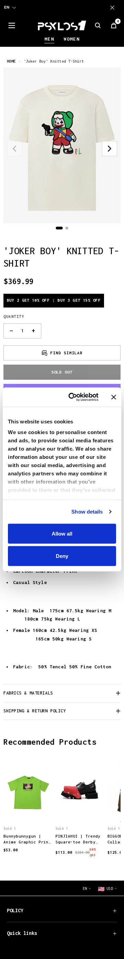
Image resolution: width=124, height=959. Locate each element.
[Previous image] (14, 148)
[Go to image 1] (59, 228)
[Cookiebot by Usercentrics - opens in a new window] (73, 397)
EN (6, 7)
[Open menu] (11, 25)
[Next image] (109, 148)
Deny (62, 556)
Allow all (62, 533)
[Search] (98, 25)
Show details (87, 512)
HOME (11, 61)
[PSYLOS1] (62, 25)
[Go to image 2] (66, 228)
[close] (113, 7)
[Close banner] (113, 397)
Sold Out (62, 372)
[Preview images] (27, 809)
